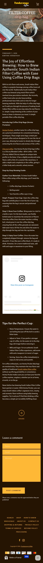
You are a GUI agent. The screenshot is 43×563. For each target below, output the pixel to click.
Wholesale (9, 521)
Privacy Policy (32, 525)
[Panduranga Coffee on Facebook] (19, 540)
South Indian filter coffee (27, 369)
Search (10, 518)
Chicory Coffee (7, 149)
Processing (21, 532)
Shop (18, 518)
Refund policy (31, 528)
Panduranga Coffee (26, 546)
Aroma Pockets (7, 130)
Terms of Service (13, 528)
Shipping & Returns (13, 525)
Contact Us (33, 521)
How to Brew (30, 518)
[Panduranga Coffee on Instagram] (23, 540)
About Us (21, 521)
